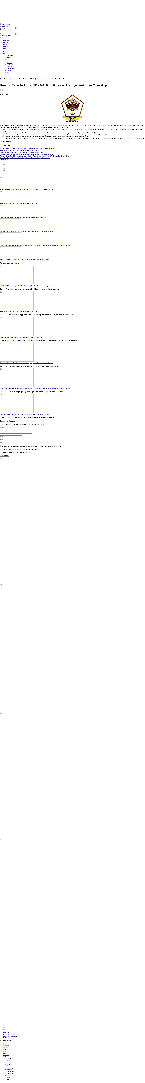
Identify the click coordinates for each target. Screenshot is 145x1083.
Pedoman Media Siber (10, 1036)
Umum (5, 44)
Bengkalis (10, 55)
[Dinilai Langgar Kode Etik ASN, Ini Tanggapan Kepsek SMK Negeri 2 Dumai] (10, 216)
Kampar (9, 63)
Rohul (8, 74)
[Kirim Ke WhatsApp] (4, 170)
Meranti (9, 66)
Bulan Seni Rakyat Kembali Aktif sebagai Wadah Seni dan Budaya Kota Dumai (25, 158)
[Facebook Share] (4, 163)
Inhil (8, 59)
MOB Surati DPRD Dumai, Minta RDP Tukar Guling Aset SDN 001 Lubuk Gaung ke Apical (27, 148)
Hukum (5, 46)
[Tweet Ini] (4, 165)
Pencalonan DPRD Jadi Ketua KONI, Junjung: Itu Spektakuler (19, 150)
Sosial (5, 50)
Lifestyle (6, 52)
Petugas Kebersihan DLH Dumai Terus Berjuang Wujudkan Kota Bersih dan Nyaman (26, 154)
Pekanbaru (10, 68)
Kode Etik (6, 1034)
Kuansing (10, 65)
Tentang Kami (4, 26)
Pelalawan (10, 70)
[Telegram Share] (4, 168)
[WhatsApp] (4, 1029)
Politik (5, 48)
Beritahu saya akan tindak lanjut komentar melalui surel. (20, 449)
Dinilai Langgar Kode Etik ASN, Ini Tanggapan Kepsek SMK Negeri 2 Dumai (23, 152)
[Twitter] (4, 1024)
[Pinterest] (4, 1026)
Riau (4, 53)
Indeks (11, 26)
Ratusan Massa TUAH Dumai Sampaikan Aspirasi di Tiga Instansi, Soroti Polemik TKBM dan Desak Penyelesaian (35, 156)
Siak (8, 76)
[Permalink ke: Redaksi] (1, 91)
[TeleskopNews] (5, 24)
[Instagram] (4, 1028)
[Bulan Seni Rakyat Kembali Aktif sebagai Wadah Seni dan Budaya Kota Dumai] (10, 258)
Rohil (8, 72)
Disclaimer (6, 1032)
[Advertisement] (50, 11)
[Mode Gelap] (0, 30)
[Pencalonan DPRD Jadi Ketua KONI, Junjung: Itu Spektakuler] (10, 202)
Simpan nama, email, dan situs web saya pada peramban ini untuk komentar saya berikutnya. (31, 446)
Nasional (6, 42)
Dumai (9, 57)
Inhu (8, 61)
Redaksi (2, 93)
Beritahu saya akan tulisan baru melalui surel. (16, 452)
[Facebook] (4, 1022)
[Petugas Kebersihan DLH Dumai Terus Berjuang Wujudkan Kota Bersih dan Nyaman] (10, 230)
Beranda (6, 41)
